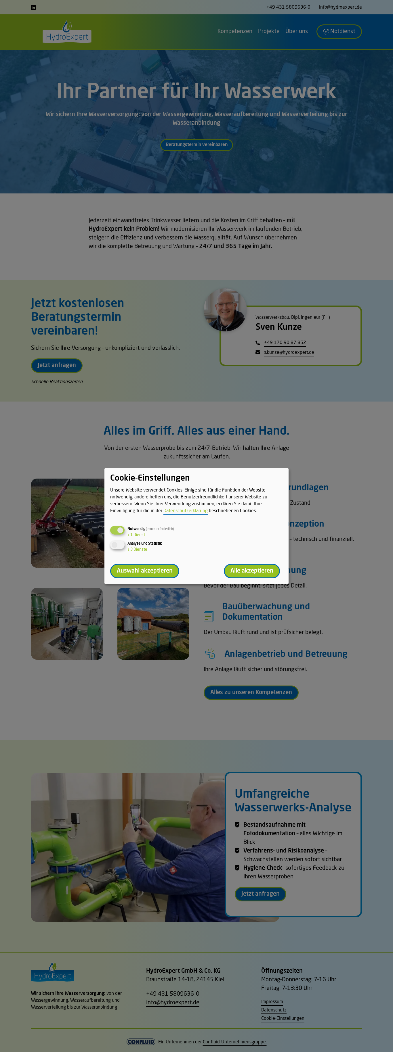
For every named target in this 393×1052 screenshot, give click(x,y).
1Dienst (136, 535)
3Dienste (137, 549)
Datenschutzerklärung (185, 510)
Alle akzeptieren (251, 571)
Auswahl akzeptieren (145, 571)
